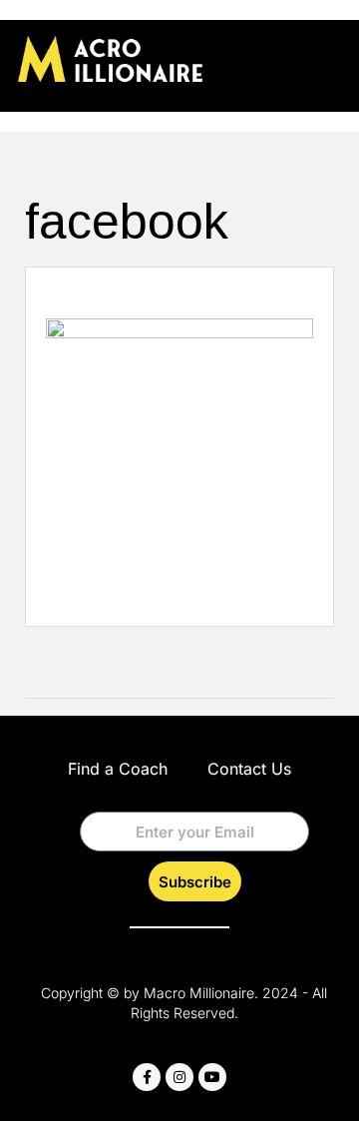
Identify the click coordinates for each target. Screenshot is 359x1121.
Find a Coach (118, 769)
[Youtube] (212, 1077)
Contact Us (249, 769)
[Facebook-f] (147, 1077)
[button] (327, 61)
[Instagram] (179, 1077)
